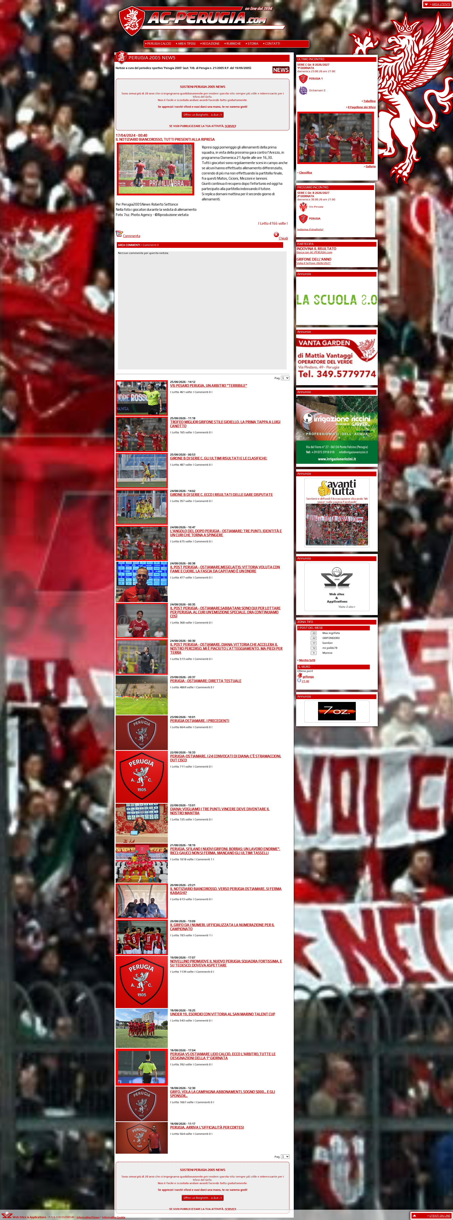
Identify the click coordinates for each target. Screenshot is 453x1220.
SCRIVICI (230, 126)
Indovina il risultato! (310, 229)
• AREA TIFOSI (186, 43)
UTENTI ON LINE (439, 1215)
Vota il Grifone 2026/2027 (314, 263)
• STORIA (252, 43)
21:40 (305, 681)
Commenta (131, 236)
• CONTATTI (271, 43)
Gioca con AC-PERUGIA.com (314, 252)
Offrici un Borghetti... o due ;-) (203, 114)
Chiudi (283, 238)
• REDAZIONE (210, 43)
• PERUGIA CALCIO (158, 43)
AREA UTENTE (441, 4)
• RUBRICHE (232, 43)
